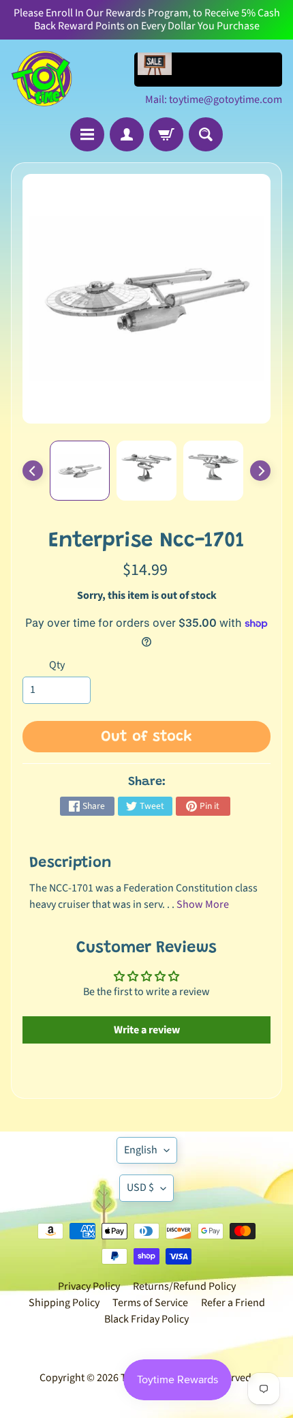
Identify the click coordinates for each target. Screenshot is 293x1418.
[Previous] (32, 470)
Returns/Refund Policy (184, 1286)
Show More (202, 904)
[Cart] (166, 134)
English (140, 1149)
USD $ (140, 1187)
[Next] (260, 470)
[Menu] (87, 134)
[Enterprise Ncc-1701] (80, 471)
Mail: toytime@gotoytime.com (213, 99)
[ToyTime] (41, 78)
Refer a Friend (233, 1302)
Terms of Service (150, 1302)
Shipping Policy (64, 1302)
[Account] (127, 134)
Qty (57, 665)
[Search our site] (206, 134)
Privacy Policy (89, 1286)
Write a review (147, 1029)
